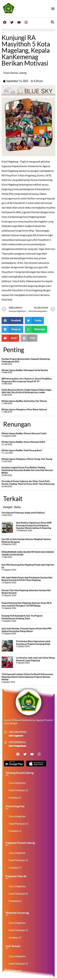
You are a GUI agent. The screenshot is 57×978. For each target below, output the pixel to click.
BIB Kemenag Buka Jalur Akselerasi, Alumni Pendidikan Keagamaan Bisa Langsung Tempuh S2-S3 (27, 380)
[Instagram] (26, 22)
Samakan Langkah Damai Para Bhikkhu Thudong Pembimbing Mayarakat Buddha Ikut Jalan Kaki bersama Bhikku (27, 470)
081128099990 (18, 732)
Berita (17, 507)
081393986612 (17, 742)
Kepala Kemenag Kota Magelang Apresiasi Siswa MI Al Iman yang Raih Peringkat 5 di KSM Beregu (27, 604)
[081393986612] (5, 742)
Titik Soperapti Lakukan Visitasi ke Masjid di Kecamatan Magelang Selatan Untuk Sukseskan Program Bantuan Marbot (27, 677)
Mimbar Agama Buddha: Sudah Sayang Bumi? (22, 450)
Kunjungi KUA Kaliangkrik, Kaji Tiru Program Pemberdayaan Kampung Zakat (22, 617)
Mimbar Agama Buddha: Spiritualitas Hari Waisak (24, 401)
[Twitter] (12, 22)
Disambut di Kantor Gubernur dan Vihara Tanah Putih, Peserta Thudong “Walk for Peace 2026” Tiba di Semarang (28, 482)
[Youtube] (19, 22)
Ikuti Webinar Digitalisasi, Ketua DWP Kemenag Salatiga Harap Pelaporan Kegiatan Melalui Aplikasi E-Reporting (34, 525)
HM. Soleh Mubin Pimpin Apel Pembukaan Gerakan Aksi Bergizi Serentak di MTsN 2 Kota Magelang (27, 578)
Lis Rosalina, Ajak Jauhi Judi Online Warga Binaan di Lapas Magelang (35, 659)
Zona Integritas (17, 783)
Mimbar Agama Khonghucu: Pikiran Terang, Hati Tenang (27, 459)
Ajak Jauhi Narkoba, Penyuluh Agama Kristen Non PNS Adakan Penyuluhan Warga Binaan (26, 629)
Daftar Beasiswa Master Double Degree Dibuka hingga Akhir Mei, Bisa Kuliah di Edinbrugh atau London (26, 391)
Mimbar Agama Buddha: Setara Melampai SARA (23, 442)
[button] (52, 8)
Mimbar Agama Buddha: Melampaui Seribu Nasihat (25, 370)
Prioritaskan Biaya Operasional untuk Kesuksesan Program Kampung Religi (33, 642)
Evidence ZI (15, 797)
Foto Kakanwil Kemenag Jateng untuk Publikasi (23, 512)
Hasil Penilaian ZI (18, 790)
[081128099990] (5, 732)
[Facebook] (5, 22)
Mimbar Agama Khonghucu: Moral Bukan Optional (24, 409)
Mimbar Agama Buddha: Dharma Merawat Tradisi (24, 433)
